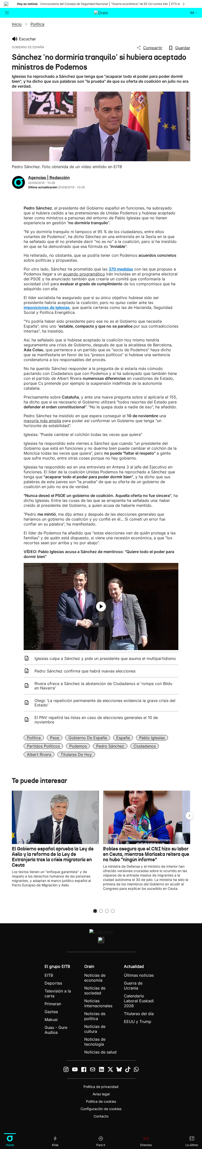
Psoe (54, 737)
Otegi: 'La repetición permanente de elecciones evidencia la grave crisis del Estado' (104, 702)
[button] (189, 816)
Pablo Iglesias (152, 737)
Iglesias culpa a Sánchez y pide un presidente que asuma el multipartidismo (105, 658)
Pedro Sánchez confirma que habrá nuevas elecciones (84, 671)
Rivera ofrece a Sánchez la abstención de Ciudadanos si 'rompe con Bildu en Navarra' (103, 685)
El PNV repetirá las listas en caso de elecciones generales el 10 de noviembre (96, 719)
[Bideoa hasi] (101, 606)
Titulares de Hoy (76, 754)
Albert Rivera (39, 754)
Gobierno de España (87, 737)
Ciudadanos (145, 746)
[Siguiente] (184, 4)
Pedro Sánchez (110, 746)
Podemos (78, 746)
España (123, 737)
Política (34, 737)
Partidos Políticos (43, 746)
